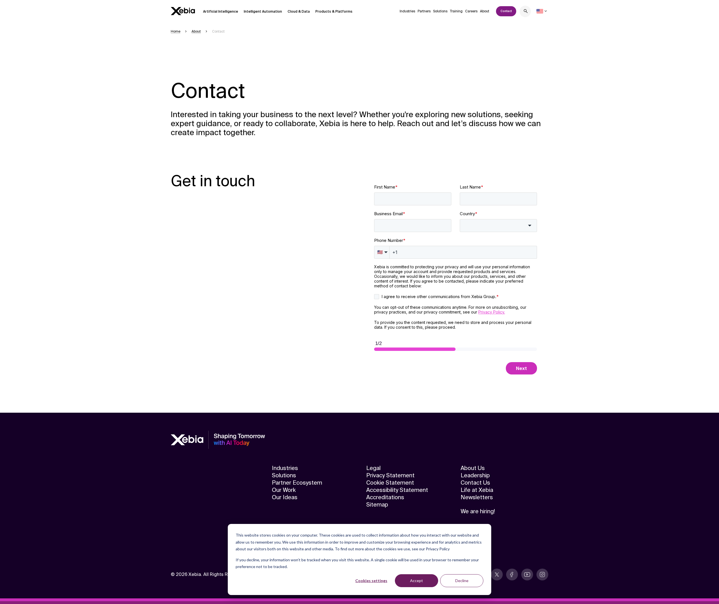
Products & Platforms (333, 11)
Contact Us (475, 482)
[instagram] (542, 574)
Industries (407, 11)
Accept (416, 580)
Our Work (284, 490)
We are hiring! (478, 511)
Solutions (440, 11)
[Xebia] (183, 11)
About (484, 11)
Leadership (475, 475)
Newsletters (477, 497)
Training (456, 11)
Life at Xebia (477, 490)
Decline (461, 580)
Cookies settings (371, 580)
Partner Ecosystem (297, 482)
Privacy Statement (390, 475)
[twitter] (497, 574)
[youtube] (527, 574)
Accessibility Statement (397, 490)
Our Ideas (284, 497)
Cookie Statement (390, 482)
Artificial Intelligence (220, 11)
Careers (471, 11)
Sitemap (377, 504)
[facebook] (512, 574)
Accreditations (385, 497)
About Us (473, 468)
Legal (373, 468)
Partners (424, 11)
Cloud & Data (299, 11)
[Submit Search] (526, 12)
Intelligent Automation (263, 11)
